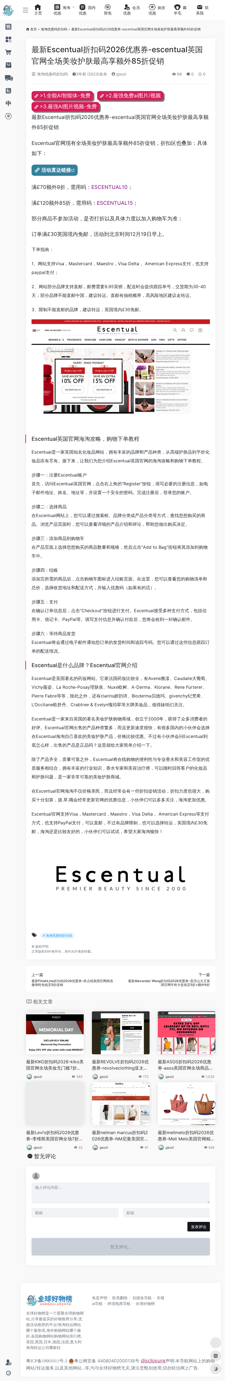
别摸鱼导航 (142, 1297)
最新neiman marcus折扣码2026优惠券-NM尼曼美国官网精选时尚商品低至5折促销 (120, 1136)
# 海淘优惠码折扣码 (57, 935)
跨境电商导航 (119, 1303)
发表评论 (198, 1226)
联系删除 (120, 1297)
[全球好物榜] (49, 1302)
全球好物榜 (145, 1303)
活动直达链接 (56, 170)
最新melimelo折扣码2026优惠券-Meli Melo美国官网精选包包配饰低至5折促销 (186, 1136)
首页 (33, 29)
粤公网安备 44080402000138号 (106, 1361)
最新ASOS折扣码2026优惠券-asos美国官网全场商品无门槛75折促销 (185, 1065)
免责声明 (99, 1297)
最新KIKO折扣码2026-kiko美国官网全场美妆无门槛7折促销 (55, 1065)
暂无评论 (45, 1156)
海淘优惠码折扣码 (54, 29)
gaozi (120, 74)
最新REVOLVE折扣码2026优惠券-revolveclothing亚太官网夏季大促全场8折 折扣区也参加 (120, 1065)
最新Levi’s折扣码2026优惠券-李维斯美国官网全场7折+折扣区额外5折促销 (52, 1136)
